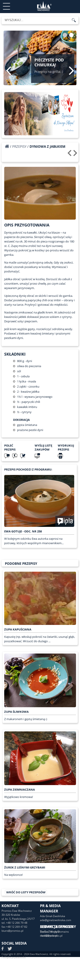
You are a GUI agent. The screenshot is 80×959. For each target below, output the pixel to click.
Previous (8, 70)
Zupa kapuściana (17, 629)
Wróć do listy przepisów (26, 892)
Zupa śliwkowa (16, 712)
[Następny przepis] (75, 155)
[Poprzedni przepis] (70, 155)
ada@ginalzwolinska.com (55, 920)
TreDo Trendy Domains (54, 931)
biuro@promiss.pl (12, 931)
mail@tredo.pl (48, 935)
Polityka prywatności (14, 957)
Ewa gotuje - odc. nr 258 (23, 531)
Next (71, 70)
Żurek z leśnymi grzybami (24, 867)
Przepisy (19, 146)
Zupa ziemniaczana (19, 790)
